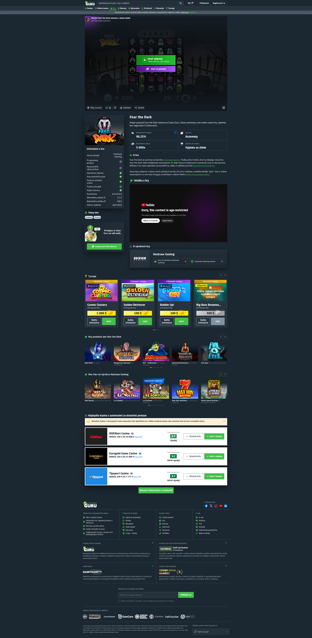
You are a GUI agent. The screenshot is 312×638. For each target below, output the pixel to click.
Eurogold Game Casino (123, 453)
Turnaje (171, 8)
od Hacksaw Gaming (100, 21)
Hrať (109, 321)
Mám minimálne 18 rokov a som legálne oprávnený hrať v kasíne (147, 601)
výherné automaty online (197, 174)
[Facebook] (206, 505)
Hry (114, 8)
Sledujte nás (210, 502)
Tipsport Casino (119, 473)
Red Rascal (98, 401)
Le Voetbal (127, 401)
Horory (97, 217)
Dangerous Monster (123, 364)
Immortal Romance (184, 364)
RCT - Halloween (154, 364)
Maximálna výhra (143, 143)
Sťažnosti (148, 8)
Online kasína (102, 8)
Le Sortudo (152, 401)
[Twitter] (211, 505)
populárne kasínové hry (204, 165)
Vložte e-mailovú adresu (129, 593)
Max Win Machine (184, 401)
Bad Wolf (92, 363)
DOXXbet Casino (119, 433)
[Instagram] (215, 505)
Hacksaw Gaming (172, 159)
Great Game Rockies (211, 401)
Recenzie (160, 8)
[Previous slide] (221, 275)
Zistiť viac (185, 12)
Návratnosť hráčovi (144, 132)
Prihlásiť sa (185, 595)
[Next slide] (225, 275)
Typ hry (188, 132)
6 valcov (89, 217)
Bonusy (123, 8)
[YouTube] (220, 505)
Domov (90, 8)
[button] (139, 107)
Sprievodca (135, 8)
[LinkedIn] (225, 505)
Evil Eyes (213, 363)
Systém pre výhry (192, 143)
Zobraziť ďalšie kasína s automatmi (156, 490)
